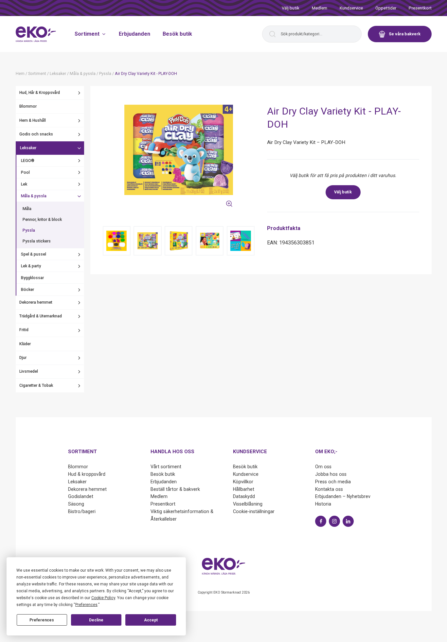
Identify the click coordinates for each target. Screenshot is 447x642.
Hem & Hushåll (32, 120)
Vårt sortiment (166, 466)
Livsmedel (28, 371)
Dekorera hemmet (35, 302)
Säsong (76, 504)
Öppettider (385, 8)
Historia (323, 504)
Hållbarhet (243, 489)
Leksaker (28, 148)
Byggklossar (32, 278)
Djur (23, 358)
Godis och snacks (36, 134)
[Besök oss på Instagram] (334, 521)
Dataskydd (244, 496)
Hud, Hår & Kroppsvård (39, 93)
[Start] (36, 34)
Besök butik (177, 34)
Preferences (41, 620)
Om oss (323, 466)
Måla (27, 208)
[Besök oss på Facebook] (320, 521)
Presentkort (420, 8)
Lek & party (31, 266)
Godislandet (80, 496)
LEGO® (27, 160)
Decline (96, 620)
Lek (24, 184)
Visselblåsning (247, 504)
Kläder (25, 344)
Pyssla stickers (37, 241)
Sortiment (87, 34)
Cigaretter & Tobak (36, 385)
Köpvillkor (243, 481)
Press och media (333, 481)
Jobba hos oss (331, 474)
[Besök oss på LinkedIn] (348, 521)
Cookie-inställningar (254, 511)
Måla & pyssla (33, 196)
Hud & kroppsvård (86, 474)
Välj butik (290, 8)
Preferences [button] (86, 604)
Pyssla (29, 230)
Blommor (28, 106)
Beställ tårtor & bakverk (175, 489)
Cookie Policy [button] (103, 598)
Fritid (23, 330)
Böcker (27, 290)
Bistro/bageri (82, 511)
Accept (151, 620)
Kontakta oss (329, 489)
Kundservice (351, 8)
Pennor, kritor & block (42, 220)
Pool (25, 172)
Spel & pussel (33, 254)
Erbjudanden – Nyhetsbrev (342, 496)
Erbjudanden (134, 34)
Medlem (319, 8)
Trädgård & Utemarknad (40, 316)
